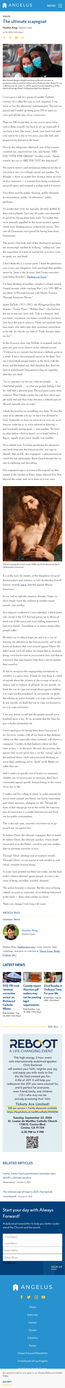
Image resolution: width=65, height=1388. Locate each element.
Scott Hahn (49, 997)
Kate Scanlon (9, 1013)
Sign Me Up (9, 1263)
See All (53, 1026)
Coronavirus (8, 919)
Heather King (10, 27)
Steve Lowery (9, 1182)
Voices (6, 16)
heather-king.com (26, 946)
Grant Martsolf (9, 1196)
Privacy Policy (44, 1372)
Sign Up (56, 1266)
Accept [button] (7, 1382)
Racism (17, 919)
